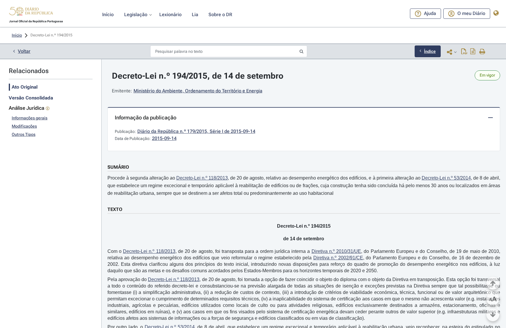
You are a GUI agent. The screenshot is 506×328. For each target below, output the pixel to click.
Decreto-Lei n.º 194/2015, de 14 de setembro (197, 76)
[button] (31, 12)
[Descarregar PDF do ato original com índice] (473, 52)
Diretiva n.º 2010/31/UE (336, 251)
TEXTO (114, 209)
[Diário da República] (31, 12)
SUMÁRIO (118, 167)
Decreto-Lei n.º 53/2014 (446, 177)
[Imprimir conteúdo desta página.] (482, 52)
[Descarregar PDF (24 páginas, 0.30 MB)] (464, 52)
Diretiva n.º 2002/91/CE (338, 257)
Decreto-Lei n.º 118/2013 (202, 177)
